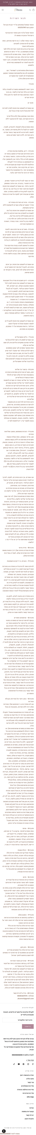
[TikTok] (14, 1064)
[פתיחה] (33, 10)
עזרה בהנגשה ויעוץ (27, 1075)
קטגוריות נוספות (28, 1111)
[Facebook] (33, 1064)
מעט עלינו (30, 1079)
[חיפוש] (30, 10)
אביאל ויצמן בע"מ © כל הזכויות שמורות (18, 1128)
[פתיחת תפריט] (3, 10)
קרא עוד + (30, 1060)
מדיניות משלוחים (27, 1086)
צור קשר (31, 1082)
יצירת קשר (30, 1115)
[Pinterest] (23, 1064)
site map (30, 1097)
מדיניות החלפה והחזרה (25, 1090)
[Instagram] (28, 1064)
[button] (4, 1131)
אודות (31, 1108)
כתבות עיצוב (29, 1119)
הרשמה (28, 1026)
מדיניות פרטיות (28, 1093)
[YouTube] (19, 1064)
